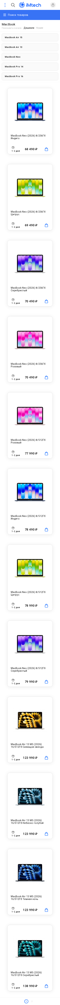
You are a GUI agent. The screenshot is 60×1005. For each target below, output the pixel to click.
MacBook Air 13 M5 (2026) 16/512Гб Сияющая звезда (27, 745)
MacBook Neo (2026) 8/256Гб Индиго (28, 137)
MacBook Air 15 (13, 37)
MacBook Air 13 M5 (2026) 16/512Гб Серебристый (26, 973)
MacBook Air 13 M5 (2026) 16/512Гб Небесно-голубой (27, 821)
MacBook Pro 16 (14, 76)
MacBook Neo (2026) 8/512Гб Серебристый (28, 669)
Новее (39, 28)
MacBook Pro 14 (14, 66)
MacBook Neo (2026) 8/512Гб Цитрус (28, 593)
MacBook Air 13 (13, 47)
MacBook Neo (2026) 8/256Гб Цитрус (28, 213)
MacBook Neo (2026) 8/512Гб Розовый (28, 441)
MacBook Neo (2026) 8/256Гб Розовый (28, 365)
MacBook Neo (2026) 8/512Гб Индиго (28, 517)
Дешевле (29, 28)
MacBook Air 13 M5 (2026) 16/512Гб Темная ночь (26, 897)
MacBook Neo (12, 57)
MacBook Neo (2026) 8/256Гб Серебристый (28, 289)
